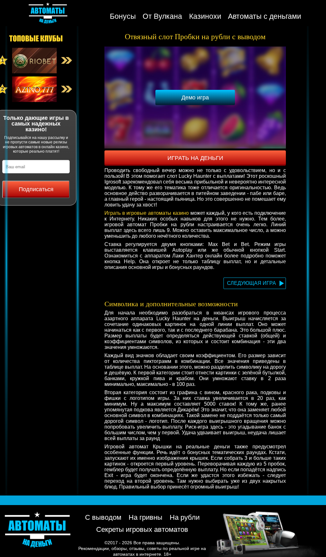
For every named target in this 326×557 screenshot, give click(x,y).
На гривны (145, 517)
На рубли (185, 517)
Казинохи (205, 16)
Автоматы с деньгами (264, 16)
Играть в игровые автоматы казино (146, 213)
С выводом (103, 517)
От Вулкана (162, 16)
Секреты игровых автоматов (142, 529)
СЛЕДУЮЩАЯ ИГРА (251, 283)
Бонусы (123, 16)
